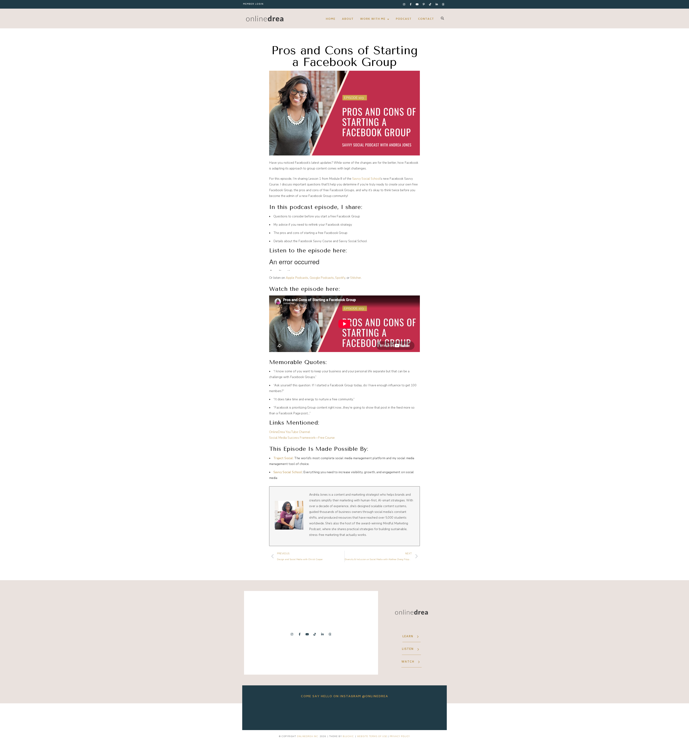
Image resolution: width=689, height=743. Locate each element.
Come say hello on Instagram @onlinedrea (344, 696)
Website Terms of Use (372, 736)
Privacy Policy (400, 736)
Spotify (340, 278)
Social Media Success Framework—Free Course (302, 438)
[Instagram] (404, 4)
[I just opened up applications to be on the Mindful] (264, 714)
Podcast (404, 19)
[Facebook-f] (410, 4)
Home (331, 19)
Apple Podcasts (297, 278)
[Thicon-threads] (443, 4)
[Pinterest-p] (423, 4)
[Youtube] (417, 4)
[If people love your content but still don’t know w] (344, 714)
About (348, 19)
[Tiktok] (430, 4)
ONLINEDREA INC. (308, 736)
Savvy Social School (366, 179)
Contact (426, 19)
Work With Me (373, 19)
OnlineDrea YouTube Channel (289, 432)
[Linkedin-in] (436, 4)
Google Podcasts (322, 278)
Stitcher (355, 278)
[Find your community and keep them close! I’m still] (304, 714)
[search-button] (442, 18)
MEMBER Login (253, 4)
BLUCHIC (348, 736)
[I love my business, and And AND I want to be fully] (425, 714)
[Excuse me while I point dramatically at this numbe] (384, 714)
